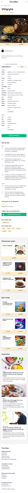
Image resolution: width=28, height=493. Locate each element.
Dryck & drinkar (5, 456)
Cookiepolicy (5, 465)
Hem (2, 5)
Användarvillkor (6, 467)
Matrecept (4, 453)
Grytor (8, 228)
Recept (5, 5)
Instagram (4, 476)
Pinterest (4, 475)
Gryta (4, 228)
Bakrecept (4, 454)
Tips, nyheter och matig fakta (9, 459)
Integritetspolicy (6, 468)
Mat (13, 228)
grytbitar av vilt (6, 222)
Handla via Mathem (14, 135)
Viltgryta (4, 231)
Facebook (4, 478)
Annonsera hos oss (6, 485)
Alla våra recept (6, 457)
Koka (10, 231)
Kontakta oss (5, 484)
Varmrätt (18, 228)
